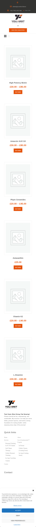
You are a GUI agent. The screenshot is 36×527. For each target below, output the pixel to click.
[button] (33, 490)
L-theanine (18, 375)
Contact (6, 464)
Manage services (18, 505)
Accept (18, 510)
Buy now (18, 92)
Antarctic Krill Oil (18, 141)
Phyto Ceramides (18, 200)
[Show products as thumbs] (5, 36)
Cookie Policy (17, 524)
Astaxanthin (18, 258)
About (19, 437)
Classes (7, 461)
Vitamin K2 (18, 316)
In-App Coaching (10, 458)
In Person (21, 445)
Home (5, 437)
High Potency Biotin (18, 83)
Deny (18, 515)
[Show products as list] (8, 36)
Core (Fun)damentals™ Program (23, 441)
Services (6, 440)
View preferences (18, 520)
